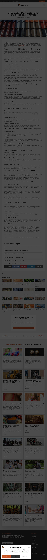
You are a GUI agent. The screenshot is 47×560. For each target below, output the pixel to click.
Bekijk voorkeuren (25, 556)
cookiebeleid (23, 552)
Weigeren (16, 556)
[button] (29, 547)
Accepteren (6, 556)
